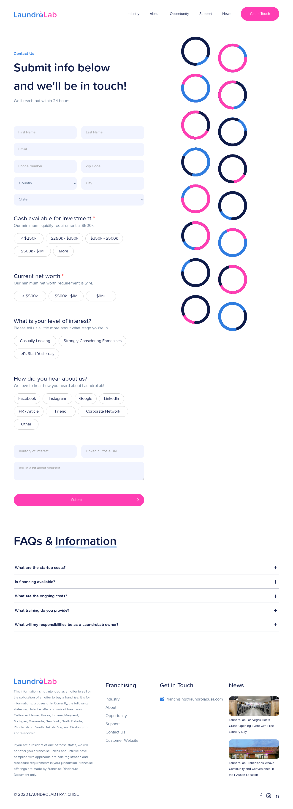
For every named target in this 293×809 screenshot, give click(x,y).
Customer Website (122, 741)
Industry (133, 14)
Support (205, 14)
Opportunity (179, 14)
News (226, 14)
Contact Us (115, 732)
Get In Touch (260, 14)
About (155, 14)
